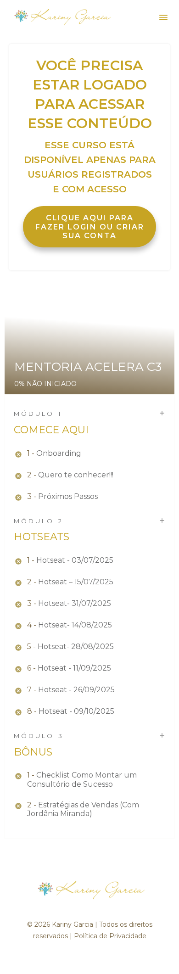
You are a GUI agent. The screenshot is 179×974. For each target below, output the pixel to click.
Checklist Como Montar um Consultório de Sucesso (82, 779)
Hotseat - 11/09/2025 (74, 668)
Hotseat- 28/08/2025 (76, 646)
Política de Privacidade (110, 936)
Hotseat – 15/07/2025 (75, 581)
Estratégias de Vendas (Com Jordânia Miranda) (83, 809)
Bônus (33, 752)
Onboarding (58, 453)
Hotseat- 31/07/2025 (74, 603)
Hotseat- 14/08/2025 (75, 625)
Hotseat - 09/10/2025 (76, 711)
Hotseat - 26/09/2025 (76, 689)
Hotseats (41, 537)
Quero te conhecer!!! (75, 474)
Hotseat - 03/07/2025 (74, 560)
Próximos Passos (68, 496)
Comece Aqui (51, 430)
